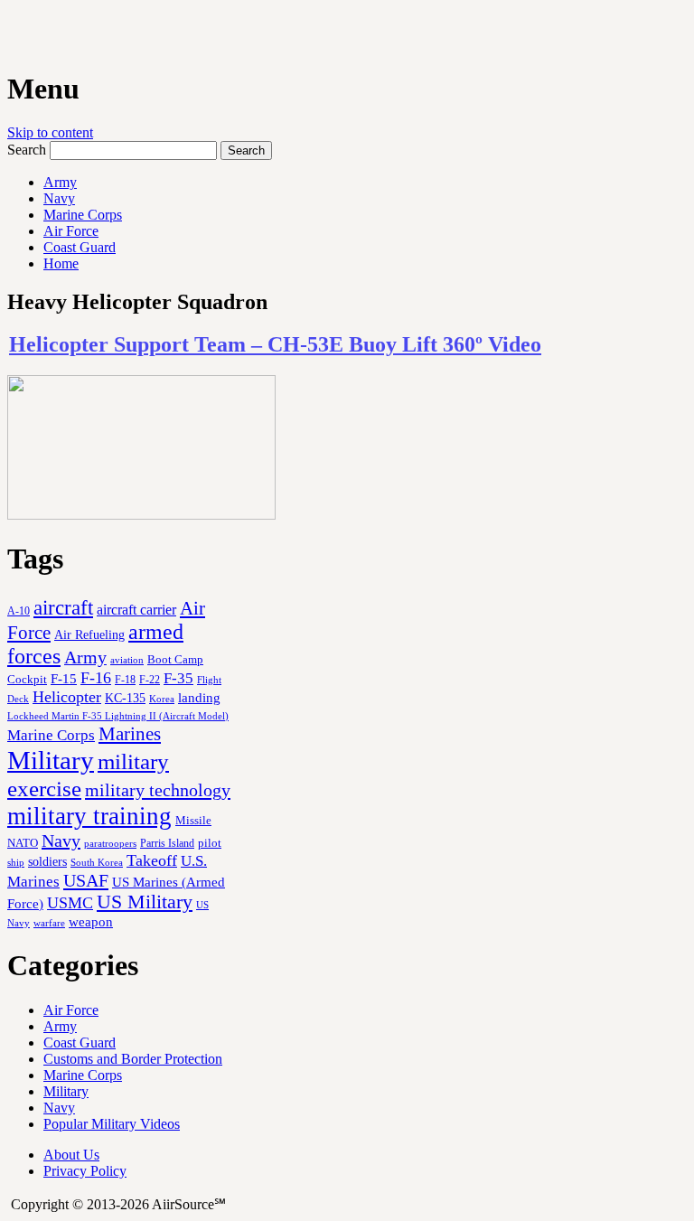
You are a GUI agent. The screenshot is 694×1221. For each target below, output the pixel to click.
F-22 (149, 679)
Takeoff (152, 860)
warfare (49, 922)
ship (15, 862)
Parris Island (167, 843)
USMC (70, 903)
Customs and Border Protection (132, 1058)
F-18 (125, 679)
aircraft (63, 607)
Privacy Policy (85, 1171)
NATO (22, 843)
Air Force (70, 231)
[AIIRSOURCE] (9, 35)
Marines (129, 734)
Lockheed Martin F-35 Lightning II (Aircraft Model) (118, 715)
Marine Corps (82, 214)
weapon (91, 921)
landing (199, 697)
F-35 (178, 678)
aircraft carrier (136, 609)
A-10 (18, 611)
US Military (144, 902)
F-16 (95, 678)
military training (89, 816)
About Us (71, 1154)
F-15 (64, 678)
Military (50, 760)
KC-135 (125, 697)
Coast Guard (79, 247)
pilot (209, 843)
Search (26, 149)
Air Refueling (89, 634)
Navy (59, 198)
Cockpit (27, 679)
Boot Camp (175, 659)
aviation (127, 660)
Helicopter (67, 697)
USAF (85, 880)
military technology (157, 790)
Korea (161, 698)
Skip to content (50, 132)
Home (61, 263)
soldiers (47, 861)
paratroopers (110, 844)
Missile (193, 820)
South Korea (96, 863)
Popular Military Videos (111, 1124)
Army (60, 182)
